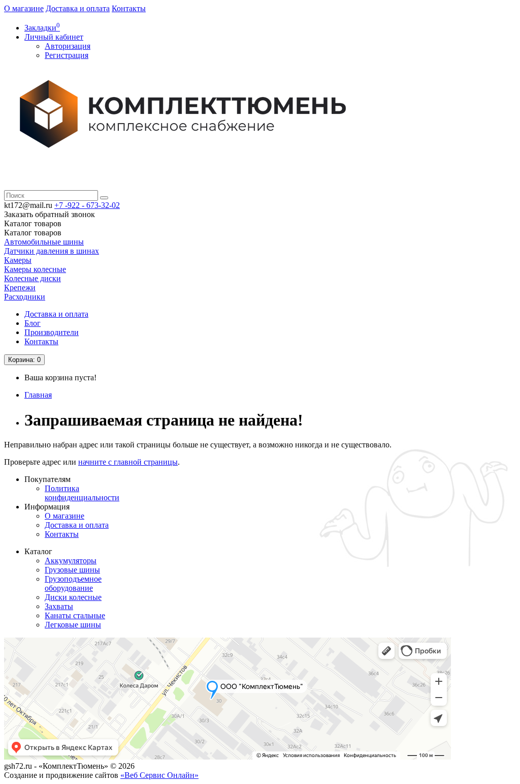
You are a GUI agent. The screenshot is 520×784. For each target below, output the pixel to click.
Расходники (24, 296)
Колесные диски (32, 278)
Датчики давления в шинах (51, 251)
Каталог (32, 232)
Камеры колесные (35, 269)
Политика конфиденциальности (82, 493)
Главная (38, 394)
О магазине (24, 8)
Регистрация (66, 55)
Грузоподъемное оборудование (73, 583)
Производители (51, 332)
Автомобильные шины (44, 241)
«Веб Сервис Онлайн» (159, 775)
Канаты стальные (75, 615)
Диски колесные (73, 597)
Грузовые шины (72, 569)
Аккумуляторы (70, 560)
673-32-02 (87, 205)
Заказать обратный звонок (49, 214)
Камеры (17, 260)
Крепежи (20, 287)
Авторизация (67, 46)
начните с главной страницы (128, 462)
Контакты (129, 8)
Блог (32, 323)
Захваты (59, 606)
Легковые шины (73, 624)
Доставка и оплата (78, 8)
